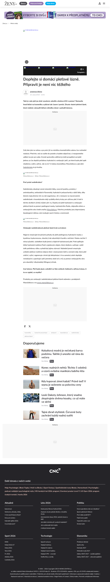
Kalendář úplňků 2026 (11, 521)
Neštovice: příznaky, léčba (13, 512)
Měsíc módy (14, 23)
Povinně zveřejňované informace (89, 576)
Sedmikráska (28, 167)
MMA (6, 542)
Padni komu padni (82, 518)
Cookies (96, 574)
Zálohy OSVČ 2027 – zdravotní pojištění (89, 557)
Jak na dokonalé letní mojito (49, 525)
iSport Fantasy (49, 488)
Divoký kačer (81, 524)
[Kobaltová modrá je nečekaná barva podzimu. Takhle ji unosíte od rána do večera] (31, 356)
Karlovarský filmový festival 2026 (51, 509)
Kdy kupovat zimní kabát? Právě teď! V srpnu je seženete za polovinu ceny (63, 383)
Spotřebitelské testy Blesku (66, 488)
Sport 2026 (10, 536)
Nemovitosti (82, 488)
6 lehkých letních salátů (48, 528)
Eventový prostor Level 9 (69, 491)
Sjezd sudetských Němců (84, 512)
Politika (80, 503)
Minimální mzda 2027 (83, 551)
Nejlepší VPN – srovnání (48, 554)
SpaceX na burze (46, 542)
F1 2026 (7, 554)
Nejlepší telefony (46, 545)
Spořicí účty (80, 545)
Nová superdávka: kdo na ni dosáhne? (88, 509)
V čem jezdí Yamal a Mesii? (13, 515)
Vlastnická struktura (30, 576)
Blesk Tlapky (24, 488)
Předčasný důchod (82, 542)
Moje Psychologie (11, 488)
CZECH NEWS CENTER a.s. (63, 569)
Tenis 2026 (8, 551)
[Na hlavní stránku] (11, 3)
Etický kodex (74, 576)
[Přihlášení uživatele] (100, 3)
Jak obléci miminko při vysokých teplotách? (54, 522)
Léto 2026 (46, 503)
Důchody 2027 (81, 548)
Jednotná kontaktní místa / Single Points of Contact (53, 576)
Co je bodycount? (10, 524)
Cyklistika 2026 (10, 560)
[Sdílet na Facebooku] (25, 326)
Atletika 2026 (9, 557)
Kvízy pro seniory (10, 518)
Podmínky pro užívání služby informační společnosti (53, 574)
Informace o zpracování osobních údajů (81, 574)
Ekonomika (82, 536)
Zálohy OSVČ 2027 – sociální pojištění (88, 554)
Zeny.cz (5, 23)
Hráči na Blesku (36, 488)
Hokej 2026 (8, 548)
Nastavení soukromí (17, 576)
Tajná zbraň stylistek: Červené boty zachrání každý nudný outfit (61, 414)
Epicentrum (8, 509)
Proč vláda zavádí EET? (84, 515)
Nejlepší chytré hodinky (48, 551)
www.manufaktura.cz (45, 283)
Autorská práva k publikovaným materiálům (23, 574)
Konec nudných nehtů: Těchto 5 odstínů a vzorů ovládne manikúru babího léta (63, 369)
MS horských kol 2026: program (47, 491)
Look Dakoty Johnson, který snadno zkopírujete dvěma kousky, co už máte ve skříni (63, 398)
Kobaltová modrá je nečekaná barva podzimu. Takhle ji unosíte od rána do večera (62, 354)
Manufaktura (52, 209)
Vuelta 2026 (22, 495)
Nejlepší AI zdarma (46, 548)
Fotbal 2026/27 (10, 545)
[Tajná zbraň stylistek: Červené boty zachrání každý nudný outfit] (31, 415)
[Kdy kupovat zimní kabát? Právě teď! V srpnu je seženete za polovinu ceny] (31, 385)
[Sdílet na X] (29, 326)
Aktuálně (9, 503)
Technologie (46, 536)
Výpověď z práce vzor (83, 521)
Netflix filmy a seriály (47, 557)
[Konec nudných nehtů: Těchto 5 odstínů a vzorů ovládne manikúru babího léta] (31, 371)
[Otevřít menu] (104, 3)
